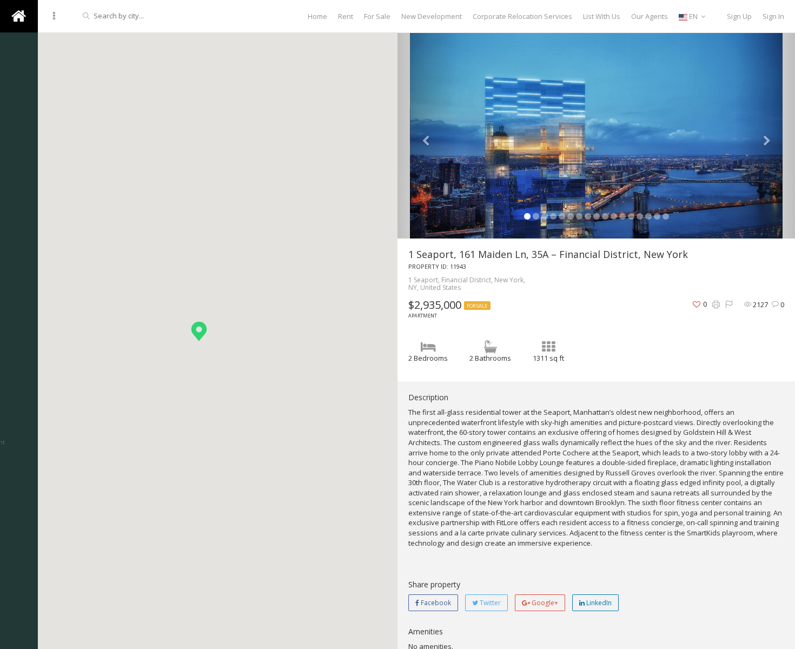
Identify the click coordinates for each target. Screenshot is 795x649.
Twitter (489, 602)
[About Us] (19, 48)
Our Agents (649, 16)
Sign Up (739, 16)
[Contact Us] (19, 146)
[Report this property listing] (729, 305)
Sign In (773, 16)
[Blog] (19, 113)
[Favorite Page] (19, 243)
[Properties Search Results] (19, 503)
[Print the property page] (716, 305)
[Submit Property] (19, 600)
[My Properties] (19, 405)
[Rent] (19, 568)
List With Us (601, 16)
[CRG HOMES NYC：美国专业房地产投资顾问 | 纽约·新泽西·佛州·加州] (19, 178)
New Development (431, 16)
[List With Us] (19, 373)
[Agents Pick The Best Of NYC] (19, 81)
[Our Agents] (19, 470)
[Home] (19, 341)
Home (317, 16)
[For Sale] (19, 308)
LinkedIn (598, 602)
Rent (345, 16)
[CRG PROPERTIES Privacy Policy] (19, 211)
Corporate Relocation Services (522, 16)
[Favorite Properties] (19, 276)
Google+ (544, 602)
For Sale (377, 16)
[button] (199, 331)
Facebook (435, 602)
